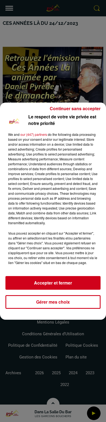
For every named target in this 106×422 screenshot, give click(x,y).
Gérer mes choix (53, 302)
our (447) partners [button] (33, 134)
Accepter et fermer (53, 283)
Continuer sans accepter (75, 108)
